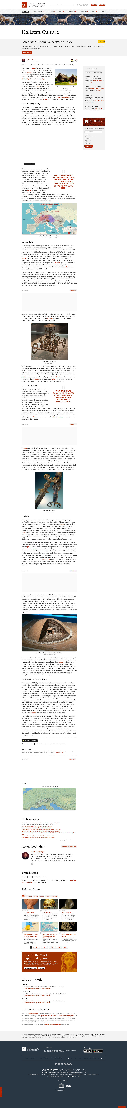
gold (28, 547)
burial (24, 533)
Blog (52, 1058)
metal (24, 258)
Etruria (33, 713)
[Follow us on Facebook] (56, 1065)
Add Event (88, 72)
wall (30, 537)
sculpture (46, 559)
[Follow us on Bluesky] (62, 1065)
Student (88, 140)
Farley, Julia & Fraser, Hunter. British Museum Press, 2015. (41, 831)
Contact (32, 1058)
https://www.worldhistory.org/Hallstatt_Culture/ (37, 988)
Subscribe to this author (69, 846)
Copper (50, 318)
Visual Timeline (97, 72)
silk (68, 417)
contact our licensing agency (53, 1024)
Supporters (92, 1058)
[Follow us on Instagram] (68, 1065)
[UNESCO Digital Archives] (63, 1087)
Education (51, 11)
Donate (42, 968)
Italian (30, 877)
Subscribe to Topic (35, 65)
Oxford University (60, 1034)
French (24, 877)
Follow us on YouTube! (30, 164)
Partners (85, 1058)
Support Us (83, 11)
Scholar (88, 143)
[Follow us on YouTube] (70, 1065)
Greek (58, 377)
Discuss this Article (30, 740)
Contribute (71, 11)
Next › (60, 947)
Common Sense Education (97, 1034)
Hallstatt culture (97, 80)
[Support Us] (1, 1092)
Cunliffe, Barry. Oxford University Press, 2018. (36, 828)
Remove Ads (73, 290)
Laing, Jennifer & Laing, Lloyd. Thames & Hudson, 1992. (38, 835)
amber (35, 549)
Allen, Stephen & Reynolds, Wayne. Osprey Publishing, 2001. (41, 823)
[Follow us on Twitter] (59, 1065)
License (63, 744)
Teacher (88, 138)
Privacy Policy (68, 1058)
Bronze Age (26, 79)
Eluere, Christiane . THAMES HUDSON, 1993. (41, 829)
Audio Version (59, 65)
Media (61, 11)
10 (55, 947)
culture (33, 68)
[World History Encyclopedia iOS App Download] (88, 1051)
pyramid (63, 267)
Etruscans (36, 379)
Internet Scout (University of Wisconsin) (33, 1036)
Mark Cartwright (32, 59)
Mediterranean (27, 377)
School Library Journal (81, 1036)
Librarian (88, 142)
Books (47, 744)
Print (66, 65)
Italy (53, 379)
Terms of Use (77, 1058)
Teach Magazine (94, 1036)
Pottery (24, 448)
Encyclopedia (38, 11)
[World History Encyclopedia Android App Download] (98, 1051)
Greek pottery (58, 417)
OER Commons (68, 1036)
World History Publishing (47, 1070)
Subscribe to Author (47, 65)
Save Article (25, 65)
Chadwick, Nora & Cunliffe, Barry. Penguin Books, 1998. (37, 826)
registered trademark (74, 1076)
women (60, 662)
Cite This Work (55, 744)
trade (45, 99)
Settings (99, 1058)
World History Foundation (50, 1069)
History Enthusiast (91, 137)
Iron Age (42, 79)
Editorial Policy (59, 1058)
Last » (65, 947)
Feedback (46, 1058)
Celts (29, 190)
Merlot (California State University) (53, 1036)
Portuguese (37, 877)
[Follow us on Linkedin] (65, 1065)
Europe (29, 72)
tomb (62, 524)
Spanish (44, 877)
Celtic (38, 86)
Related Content (39, 744)
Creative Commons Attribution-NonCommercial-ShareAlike (57, 1015)
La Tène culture (64, 97)
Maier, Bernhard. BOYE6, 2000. (38, 837)
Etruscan (36, 417)
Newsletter (39, 1058)
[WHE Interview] (32, 863)
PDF (71, 65)
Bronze (57, 263)
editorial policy (59, 752)
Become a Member (30, 968)
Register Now (27, 52)
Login (102, 11)
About (94, 11)
